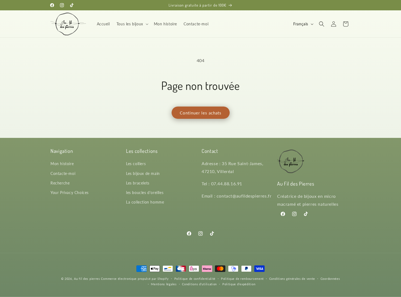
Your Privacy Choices (69, 192)
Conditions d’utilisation (199, 284)
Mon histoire (62, 164)
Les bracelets (137, 183)
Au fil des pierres (87, 278)
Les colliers (136, 164)
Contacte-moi (62, 173)
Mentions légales (163, 284)
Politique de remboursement (242, 278)
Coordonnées (330, 278)
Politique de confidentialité (195, 278)
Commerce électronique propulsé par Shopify (135, 278)
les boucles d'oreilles (144, 192)
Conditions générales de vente (292, 278)
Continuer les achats (201, 112)
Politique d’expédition (238, 284)
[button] (132, 24)
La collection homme (145, 202)
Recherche (60, 183)
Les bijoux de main (143, 173)
